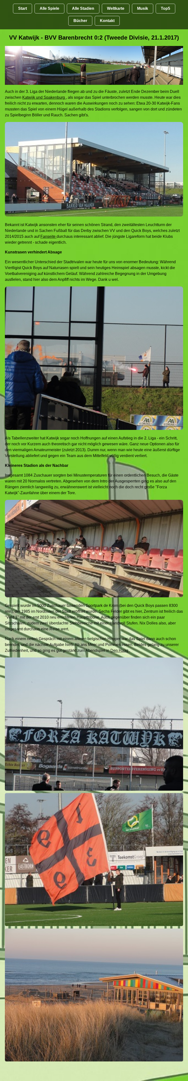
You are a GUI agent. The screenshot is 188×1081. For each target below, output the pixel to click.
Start (22, 8)
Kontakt (107, 21)
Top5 (165, 8)
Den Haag (119, 650)
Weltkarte (115, 8)
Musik (142, 8)
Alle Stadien (83, 8)
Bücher (80, 21)
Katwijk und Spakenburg (44, 97)
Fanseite (48, 236)
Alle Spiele (49, 8)
